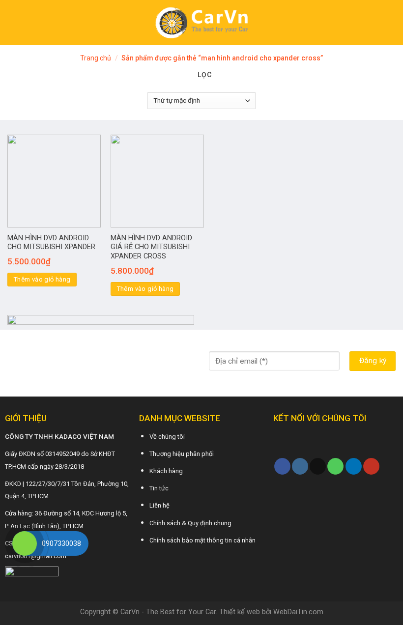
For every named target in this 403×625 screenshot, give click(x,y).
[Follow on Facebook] (282, 466)
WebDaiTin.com (298, 612)
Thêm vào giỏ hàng (42, 279)
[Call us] (335, 466)
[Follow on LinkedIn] (353, 466)
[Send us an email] (318, 466)
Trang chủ (95, 58)
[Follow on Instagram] (300, 466)
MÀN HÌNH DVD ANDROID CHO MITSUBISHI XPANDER (51, 243)
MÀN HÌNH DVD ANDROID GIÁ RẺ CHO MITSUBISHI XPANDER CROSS (151, 247)
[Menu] (13, 22)
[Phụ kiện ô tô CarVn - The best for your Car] (202, 22)
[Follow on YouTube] (371, 466)
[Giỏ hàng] (391, 22)
